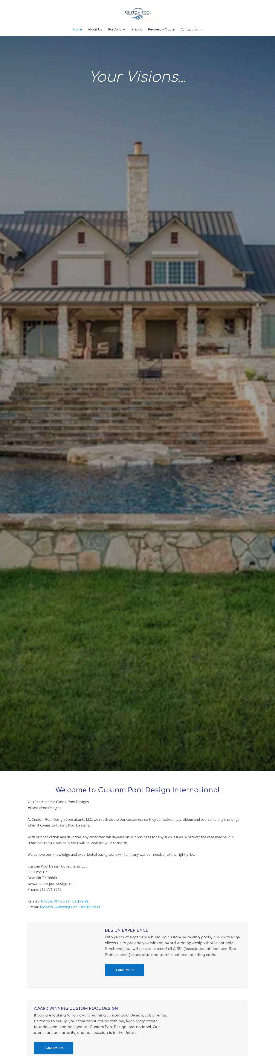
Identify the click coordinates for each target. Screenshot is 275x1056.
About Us (95, 29)
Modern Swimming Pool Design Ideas (70, 907)
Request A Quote (161, 29)
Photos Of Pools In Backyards (65, 901)
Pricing (136, 29)
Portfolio (114, 29)
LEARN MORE (124, 970)
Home (77, 29)
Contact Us (189, 29)
